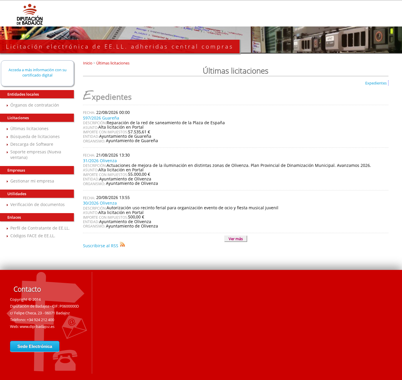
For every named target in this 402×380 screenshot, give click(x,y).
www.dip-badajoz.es (37, 326)
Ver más (236, 238)
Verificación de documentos (37, 204)
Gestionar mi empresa (32, 181)
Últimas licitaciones (29, 128)
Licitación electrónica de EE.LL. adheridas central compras (120, 46)
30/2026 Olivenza (100, 203)
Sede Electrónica (34, 346)
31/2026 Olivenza (100, 160)
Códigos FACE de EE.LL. (32, 235)
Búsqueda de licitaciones (35, 136)
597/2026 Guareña (101, 118)
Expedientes (376, 83)
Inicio (88, 63)
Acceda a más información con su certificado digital (38, 72)
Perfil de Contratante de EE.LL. (40, 228)
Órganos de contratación (34, 105)
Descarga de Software (31, 144)
